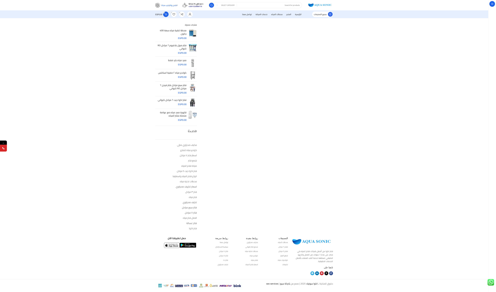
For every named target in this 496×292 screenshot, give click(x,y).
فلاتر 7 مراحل (283, 247)
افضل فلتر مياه (190, 218)
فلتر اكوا (193, 228)
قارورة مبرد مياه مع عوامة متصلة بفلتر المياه (173, 114)
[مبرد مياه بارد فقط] (192, 63)
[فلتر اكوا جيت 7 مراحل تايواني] (192, 102)
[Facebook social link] (331, 273)
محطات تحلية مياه (188, 181)
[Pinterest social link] (322, 273)
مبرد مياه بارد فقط (177, 60)
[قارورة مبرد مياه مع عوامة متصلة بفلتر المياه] (192, 116)
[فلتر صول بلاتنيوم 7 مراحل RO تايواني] (192, 49)
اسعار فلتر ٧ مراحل (188, 155)
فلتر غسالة (191, 223)
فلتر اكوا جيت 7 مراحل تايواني (172, 100)
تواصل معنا (224, 242)
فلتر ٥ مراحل (223, 255)
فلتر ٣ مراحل (191, 192)
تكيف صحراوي (190, 202)
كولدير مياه (254, 255)
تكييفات (285, 264)
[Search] (211, 5)
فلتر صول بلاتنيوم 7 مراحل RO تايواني (172, 47)
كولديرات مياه (283, 260)
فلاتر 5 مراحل (283, 251)
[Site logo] (320, 5)
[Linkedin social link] (317, 273)
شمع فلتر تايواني (251, 247)
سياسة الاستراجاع (222, 247)
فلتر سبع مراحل (189, 207)
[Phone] (3, 148)
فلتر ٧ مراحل (191, 213)
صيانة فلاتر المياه (189, 166)
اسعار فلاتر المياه (251, 264)
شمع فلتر (192, 160)
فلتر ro (225, 260)
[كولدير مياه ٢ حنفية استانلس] (192, 75)
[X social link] (326, 273)
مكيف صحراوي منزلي (187, 145)
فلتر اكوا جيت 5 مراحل (187, 171)
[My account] (190, 14)
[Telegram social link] (312, 273)
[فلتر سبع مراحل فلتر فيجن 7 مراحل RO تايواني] (192, 89)
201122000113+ (195, 6)
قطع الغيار (284, 255)
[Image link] (311, 241)
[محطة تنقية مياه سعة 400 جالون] (192, 34)
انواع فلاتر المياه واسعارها (185, 176)
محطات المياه (283, 242)
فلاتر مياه (254, 260)
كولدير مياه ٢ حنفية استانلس (172, 72)
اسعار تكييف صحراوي (186, 186)
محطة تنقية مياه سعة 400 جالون (173, 32)
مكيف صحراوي (252, 242)
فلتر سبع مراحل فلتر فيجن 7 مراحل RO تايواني (173, 87)
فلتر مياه (193, 197)
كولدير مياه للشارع (188, 150)
